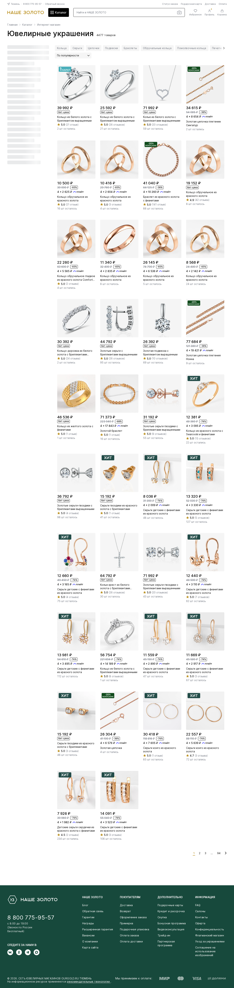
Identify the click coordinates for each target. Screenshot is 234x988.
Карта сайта (90, 947)
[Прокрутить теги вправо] (223, 48)
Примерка (126, 923)
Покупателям (130, 897)
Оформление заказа (133, 917)
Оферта (200, 923)
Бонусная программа (172, 923)
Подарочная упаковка (134, 929)
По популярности (68, 55)
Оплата (223, 4)
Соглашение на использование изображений (205, 951)
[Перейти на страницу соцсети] (11, 952)
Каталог (61, 12)
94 (218, 853)
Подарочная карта (191, 4)
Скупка (162, 917)
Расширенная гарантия (97, 929)
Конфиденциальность (209, 929)
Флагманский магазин (209, 935)
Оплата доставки (131, 941)
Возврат (125, 911)
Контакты (201, 917)
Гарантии (88, 917)
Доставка (210, 4)
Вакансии (88, 935)
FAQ (197, 905)
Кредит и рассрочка (171, 911)
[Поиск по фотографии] (179, 12)
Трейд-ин (164, 935)
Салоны (200, 911)
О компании (90, 941)
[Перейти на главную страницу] (25, 12)
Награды (88, 923)
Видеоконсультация (171, 929)
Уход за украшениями (209, 941)
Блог (85, 905)
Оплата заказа (129, 935)
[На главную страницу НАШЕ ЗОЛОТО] (32, 900)
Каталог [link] (27, 24)
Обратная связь (93, 911)
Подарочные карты (170, 905)
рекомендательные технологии (89, 981)
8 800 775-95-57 (32, 4)
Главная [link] (12, 24)
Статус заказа (170, 4)
